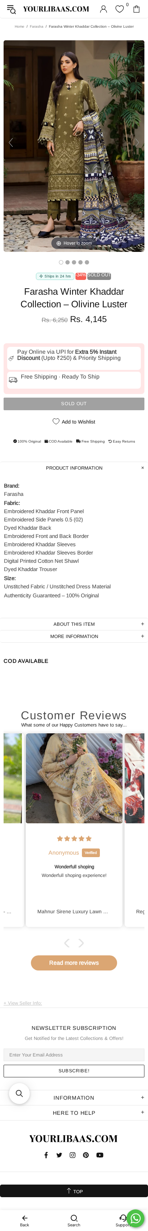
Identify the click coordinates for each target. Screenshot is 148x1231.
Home (19, 26)
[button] (69, 943)
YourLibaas (56, 9)
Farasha (36, 26)
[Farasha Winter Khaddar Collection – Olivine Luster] (61, 262)
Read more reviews (74, 963)
